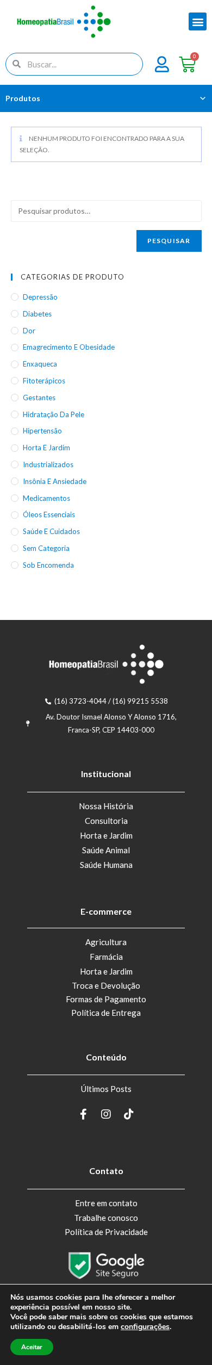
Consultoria (106, 821)
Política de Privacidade (106, 1232)
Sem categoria (46, 548)
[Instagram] (106, 1114)
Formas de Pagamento (106, 999)
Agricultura (106, 942)
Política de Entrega (106, 1012)
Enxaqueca (40, 363)
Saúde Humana (106, 865)
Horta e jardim (46, 447)
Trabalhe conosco (106, 1218)
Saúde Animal (106, 850)
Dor (29, 330)
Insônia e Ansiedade (54, 481)
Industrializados (48, 464)
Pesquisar (169, 241)
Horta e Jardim (106, 835)
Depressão (40, 297)
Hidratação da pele (53, 414)
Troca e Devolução (106, 985)
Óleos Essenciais (49, 514)
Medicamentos (46, 498)
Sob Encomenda (48, 565)
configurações (145, 1327)
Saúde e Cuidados (51, 531)
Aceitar (31, 1347)
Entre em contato (106, 1203)
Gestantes (39, 397)
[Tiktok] (128, 1114)
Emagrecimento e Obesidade (69, 347)
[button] (198, 21)
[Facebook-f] (83, 1114)
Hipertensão (42, 430)
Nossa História (106, 806)
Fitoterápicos (44, 380)
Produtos (22, 98)
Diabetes (37, 313)
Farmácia (106, 956)
